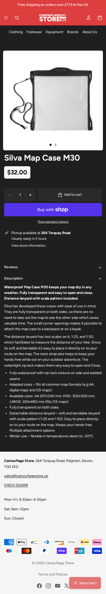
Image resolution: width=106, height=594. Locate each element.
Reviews (11, 267)
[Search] (17, 17)
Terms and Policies (53, 574)
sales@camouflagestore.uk (26, 476)
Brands (72, 32)
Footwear (34, 32)
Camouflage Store (59, 563)
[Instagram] (48, 586)
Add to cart (73, 194)
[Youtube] (58, 586)
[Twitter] (67, 586)
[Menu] (6, 18)
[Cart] (99, 17)
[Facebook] (39, 586)
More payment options (53, 222)
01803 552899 (16, 485)
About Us (89, 32)
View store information (28, 245)
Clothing (16, 32)
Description (13, 278)
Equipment (54, 32)
